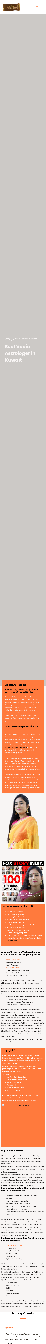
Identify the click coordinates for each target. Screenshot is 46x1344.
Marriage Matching (12, 967)
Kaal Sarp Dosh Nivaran (14, 1246)
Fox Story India (12, 941)
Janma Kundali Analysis (14, 960)
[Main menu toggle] (37, 7)
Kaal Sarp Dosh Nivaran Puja (16, 1077)
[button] (43, 7)
